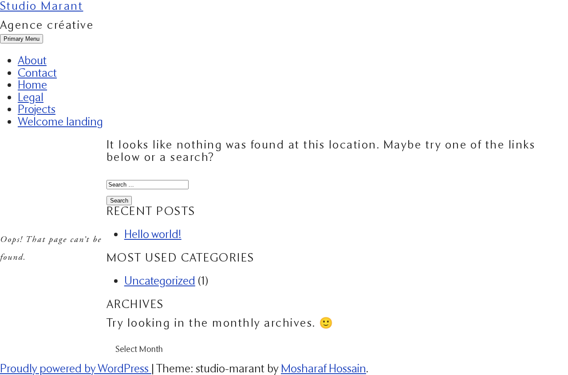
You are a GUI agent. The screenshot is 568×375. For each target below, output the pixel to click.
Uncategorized (159, 280)
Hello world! (152, 234)
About (32, 60)
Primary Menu (21, 38)
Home (32, 84)
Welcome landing (60, 121)
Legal (30, 97)
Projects (36, 109)
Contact (37, 72)
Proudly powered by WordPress (75, 368)
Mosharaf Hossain (323, 368)
